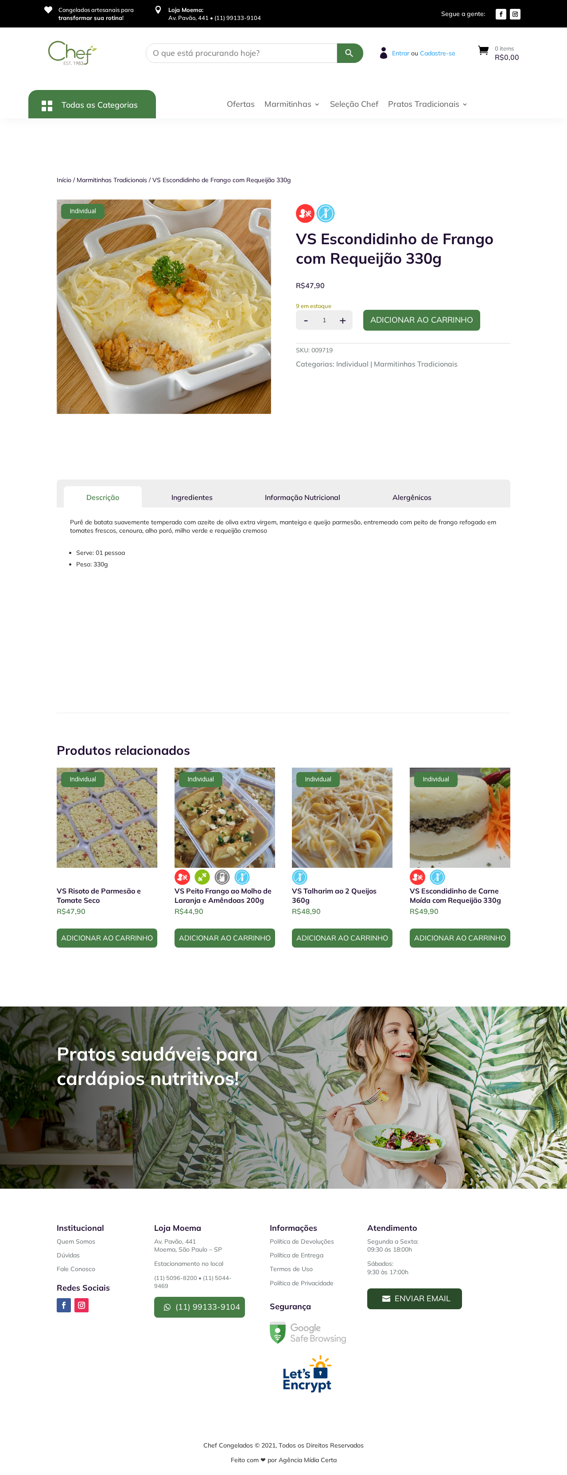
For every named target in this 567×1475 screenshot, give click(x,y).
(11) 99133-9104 (207, 1307)
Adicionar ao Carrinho (421, 320)
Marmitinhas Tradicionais (112, 180)
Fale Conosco (76, 1269)
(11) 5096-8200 (175, 1277)
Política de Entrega (296, 1255)
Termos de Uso (291, 1269)
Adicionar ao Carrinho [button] (107, 937)
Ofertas (241, 105)
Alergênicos (411, 497)
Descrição (102, 497)
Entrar (400, 53)
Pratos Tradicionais (423, 105)
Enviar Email (422, 1298)
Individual (352, 363)
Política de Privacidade (302, 1283)
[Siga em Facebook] (501, 14)
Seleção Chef (354, 105)
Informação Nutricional (302, 497)
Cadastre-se (437, 53)
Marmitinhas (287, 105)
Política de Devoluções (302, 1241)
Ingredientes (192, 497)
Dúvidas (68, 1255)
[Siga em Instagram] (515, 14)
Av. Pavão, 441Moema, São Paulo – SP (188, 1245)
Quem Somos (76, 1241)
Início (64, 180)
